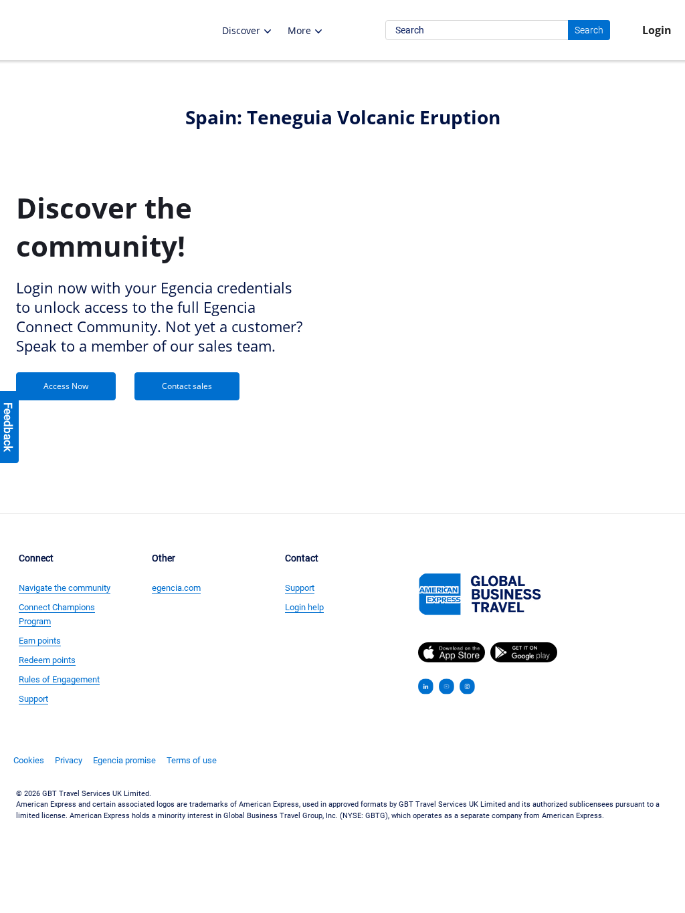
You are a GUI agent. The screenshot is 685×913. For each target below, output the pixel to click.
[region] (159, 226)
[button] (103, 30)
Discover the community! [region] (104, 226)
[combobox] (497, 30)
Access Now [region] (65, 386)
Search (589, 30)
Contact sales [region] (187, 386)
